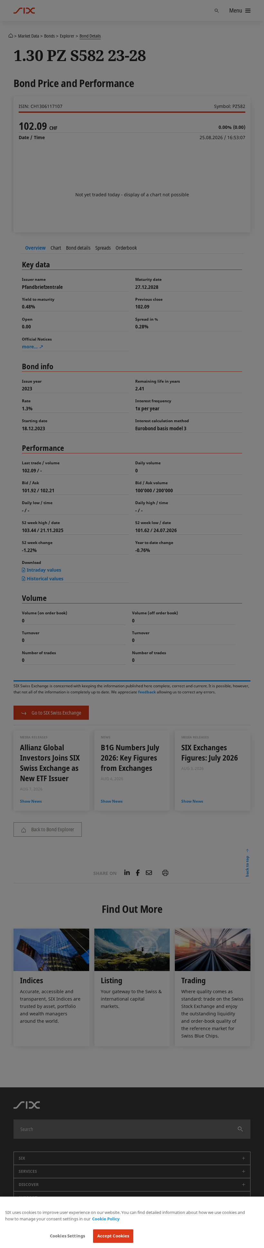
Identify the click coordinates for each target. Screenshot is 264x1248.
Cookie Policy (105, 1219)
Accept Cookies (113, 1236)
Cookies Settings (67, 1236)
